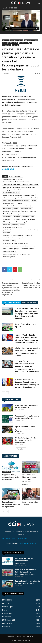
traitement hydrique (9, 251)
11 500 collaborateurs (15, 176)
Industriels (17, 216)
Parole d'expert (7, 45)
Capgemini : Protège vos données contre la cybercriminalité (10, 477)
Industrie (21, 43)
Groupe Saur (7, 216)
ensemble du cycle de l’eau (11, 211)
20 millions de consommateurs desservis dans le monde (20, 184)
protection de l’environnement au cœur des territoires (20, 230)
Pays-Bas (19, 222)
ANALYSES (5, 40)
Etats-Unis (33, 211)
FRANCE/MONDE (12, 43)
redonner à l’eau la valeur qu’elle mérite (15, 243)
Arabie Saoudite (32, 198)
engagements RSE (26, 208)
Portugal (22, 224)
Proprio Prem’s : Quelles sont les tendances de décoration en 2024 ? (31, 285)
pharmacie (6, 224)
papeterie (11, 222)
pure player (6, 232)
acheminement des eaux (11, 192)
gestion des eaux (23, 214)
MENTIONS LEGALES (29, 636)
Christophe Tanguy (9, 203)
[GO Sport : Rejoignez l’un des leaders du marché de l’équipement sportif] (7, 441)
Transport (6, 329)
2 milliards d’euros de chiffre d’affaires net (16, 182)
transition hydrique (9, 256)
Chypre (20, 203)
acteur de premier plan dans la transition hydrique (18, 195)
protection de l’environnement (12, 227)
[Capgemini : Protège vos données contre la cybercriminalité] (11, 467)
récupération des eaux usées (26, 238)
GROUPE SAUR (8, 169)
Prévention (15, 45)
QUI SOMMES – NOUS (13, 636)
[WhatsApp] (20, 269)
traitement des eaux (28, 248)
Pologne (15, 224)
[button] (3, 3)
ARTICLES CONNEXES (12, 303)
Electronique (7, 208)
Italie (32, 216)
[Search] (39, 3)
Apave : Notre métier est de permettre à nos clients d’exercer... (25, 429)
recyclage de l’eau (9, 240)
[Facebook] (4, 269)
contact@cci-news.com (27, 543)
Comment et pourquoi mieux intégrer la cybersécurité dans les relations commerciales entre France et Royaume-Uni (11, 289)
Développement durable (16, 40)
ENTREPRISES (13, 8)
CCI (4, 340)
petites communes (30, 222)
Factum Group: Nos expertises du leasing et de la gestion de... (11, 504)
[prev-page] (3, 392)
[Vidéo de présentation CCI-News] (31, 494)
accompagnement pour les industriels (15, 190)
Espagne (25, 211)
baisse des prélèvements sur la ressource (16, 200)
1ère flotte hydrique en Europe (12, 179)
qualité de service (8, 238)
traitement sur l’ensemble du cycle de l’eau (16, 254)
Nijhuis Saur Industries (29, 219)
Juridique (28, 43)
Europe (36, 40)
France (4, 43)
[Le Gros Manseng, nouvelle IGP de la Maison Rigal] (7, 408)
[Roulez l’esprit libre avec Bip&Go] (7, 327)
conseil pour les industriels (11, 206)
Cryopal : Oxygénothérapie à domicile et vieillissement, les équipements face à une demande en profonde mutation (27, 313)
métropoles (16, 219)
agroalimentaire (19, 198)
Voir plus (20, 449)
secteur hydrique (14, 248)
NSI (4, 222)
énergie (15, 208)
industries (26, 216)
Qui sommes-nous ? (8, 539)
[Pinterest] (15, 269)
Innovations (6, 314)
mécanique (6, 219)
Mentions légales (23, 539)
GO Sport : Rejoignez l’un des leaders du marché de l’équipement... (26, 440)
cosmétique (26, 206)
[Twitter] (9, 269)
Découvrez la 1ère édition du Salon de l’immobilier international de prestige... (29, 479)
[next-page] (7, 392)
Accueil (4, 8)
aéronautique (7, 198)
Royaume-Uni (30, 246)
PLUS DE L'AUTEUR (29, 303)
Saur (4, 248)
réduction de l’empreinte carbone (13, 246)
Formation (6, 366)
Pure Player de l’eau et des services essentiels (17, 235)
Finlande (6, 214)
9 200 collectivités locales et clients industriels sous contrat (19, 187)
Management (6, 353)
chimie (34, 200)
